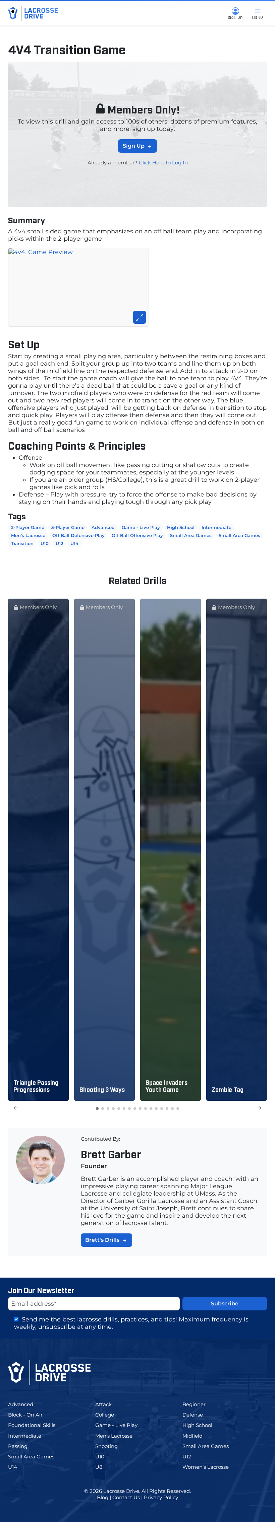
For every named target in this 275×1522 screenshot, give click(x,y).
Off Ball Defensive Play (78, 535)
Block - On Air (31, 1415)
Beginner (200, 1404)
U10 (45, 543)
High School (181, 527)
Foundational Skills (38, 1425)
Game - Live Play (141, 527)
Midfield (198, 1436)
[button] (97, 1108)
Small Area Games (191, 535)
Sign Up (134, 146)
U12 (59, 543)
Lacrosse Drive (121, 1491)
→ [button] (259, 1107)
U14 (74, 543)
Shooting (112, 1446)
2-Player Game (27, 527)
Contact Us (126, 1497)
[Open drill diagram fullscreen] (137, 287)
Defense (198, 1415)
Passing (22, 1446)
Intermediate (216, 527)
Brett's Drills (102, 1240)
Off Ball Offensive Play (137, 535)
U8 (104, 1467)
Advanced (103, 527)
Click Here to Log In (163, 162)
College (110, 1415)
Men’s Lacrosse (28, 535)
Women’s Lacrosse (210, 1467)
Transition (22, 543)
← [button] (15, 1107)
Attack (109, 1404)
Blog (102, 1497)
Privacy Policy (161, 1497)
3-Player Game (68, 527)
